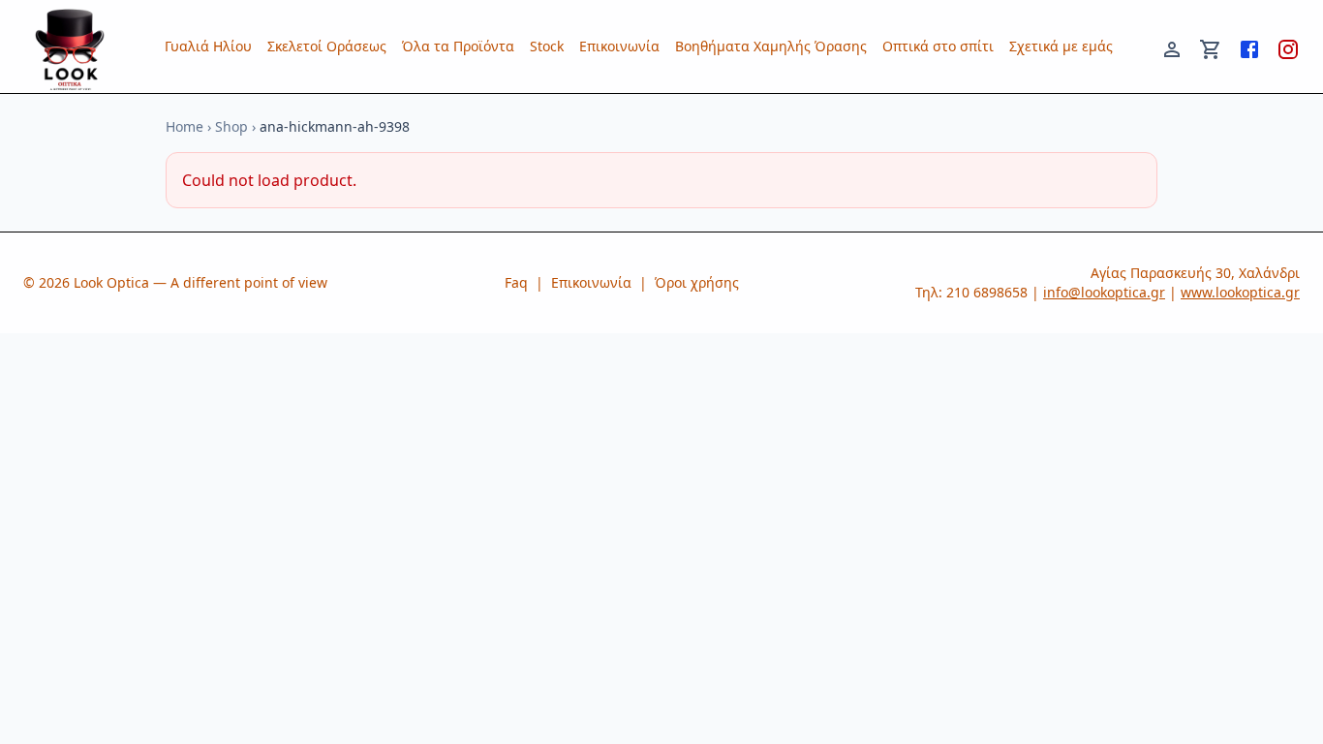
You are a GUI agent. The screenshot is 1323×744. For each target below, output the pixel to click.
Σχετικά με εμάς (1061, 46)
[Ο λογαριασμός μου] (1172, 46)
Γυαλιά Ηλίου (208, 46)
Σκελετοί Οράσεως (326, 46)
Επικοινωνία (619, 46)
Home (184, 126)
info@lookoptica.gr (1104, 292)
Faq (516, 282)
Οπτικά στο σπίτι (938, 46)
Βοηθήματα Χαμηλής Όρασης (771, 46)
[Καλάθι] (1210, 46)
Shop (231, 126)
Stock (547, 46)
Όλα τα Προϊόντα (458, 46)
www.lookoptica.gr (1240, 292)
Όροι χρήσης (697, 282)
